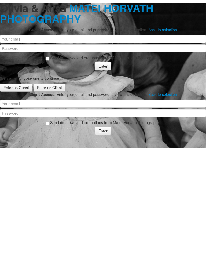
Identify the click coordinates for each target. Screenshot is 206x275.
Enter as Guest (16, 87)
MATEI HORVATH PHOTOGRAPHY (76, 13)
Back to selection (162, 29)
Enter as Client (49, 87)
